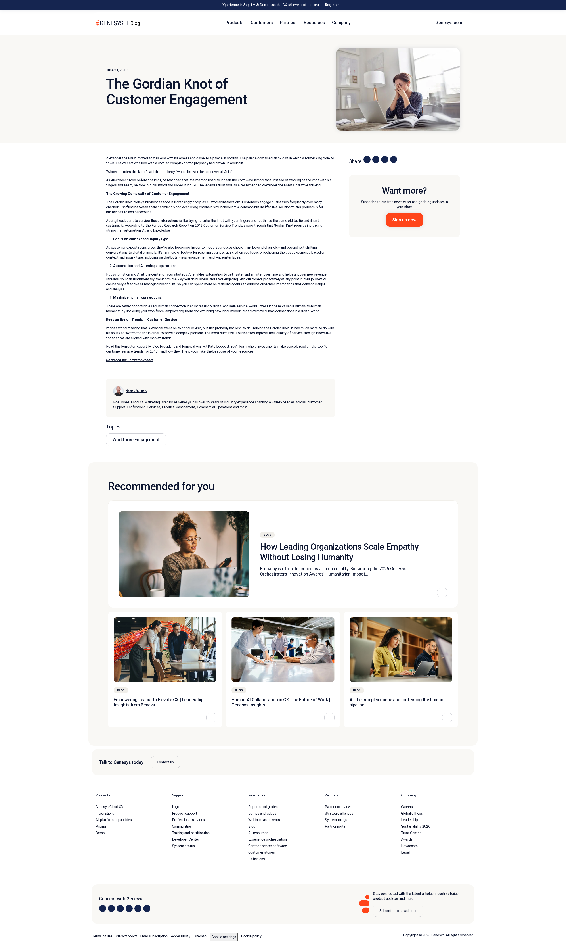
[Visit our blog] (146, 908)
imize (260, 311)
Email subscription (154, 936)
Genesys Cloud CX (109, 807)
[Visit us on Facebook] (129, 908)
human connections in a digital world (291, 311)
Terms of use (102, 936)
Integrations (105, 813)
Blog (251, 826)
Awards (406, 839)
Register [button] (332, 5)
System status (183, 846)
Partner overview (338, 807)
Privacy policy (126, 936)
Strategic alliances (339, 813)
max (253, 311)
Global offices (412, 813)
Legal (405, 852)
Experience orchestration (267, 839)
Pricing (101, 826)
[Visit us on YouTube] (138, 908)
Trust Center (411, 833)
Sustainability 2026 (415, 826)
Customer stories (261, 852)
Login (176, 807)
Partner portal (335, 826)
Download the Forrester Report (129, 360)
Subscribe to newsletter (398, 911)
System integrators (339, 820)
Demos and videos (262, 813)
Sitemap (200, 936)
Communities (182, 826)
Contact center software (267, 846)
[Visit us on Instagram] (111, 908)
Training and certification (191, 833)
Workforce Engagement (136, 439)
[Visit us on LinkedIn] (102, 908)
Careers (407, 807)
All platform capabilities (114, 820)
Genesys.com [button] (449, 22)
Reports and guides (263, 807)
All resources (258, 833)
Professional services (188, 820)
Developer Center (185, 839)
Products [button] (234, 22)
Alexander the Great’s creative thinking (291, 185)
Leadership (409, 820)
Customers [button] (262, 22)
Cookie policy (251, 936)
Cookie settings (224, 937)
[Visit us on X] (120, 908)
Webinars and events (264, 820)
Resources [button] (314, 22)
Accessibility (180, 936)
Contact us (165, 762)
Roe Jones (136, 390)
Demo (100, 833)
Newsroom (409, 846)
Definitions (256, 859)
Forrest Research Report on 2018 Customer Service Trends (196, 225)
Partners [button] (288, 22)
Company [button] (341, 22)
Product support (184, 813)
